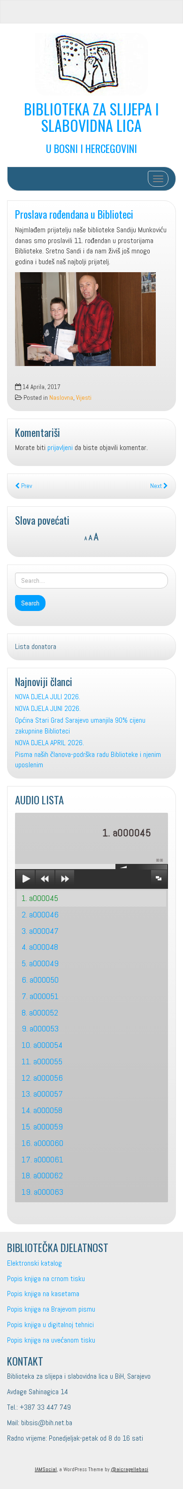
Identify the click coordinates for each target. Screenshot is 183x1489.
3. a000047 (40, 930)
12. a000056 (42, 1077)
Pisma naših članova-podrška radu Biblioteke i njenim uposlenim (88, 759)
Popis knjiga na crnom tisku (46, 1278)
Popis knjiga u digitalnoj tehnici (50, 1324)
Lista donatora (35, 646)
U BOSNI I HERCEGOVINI (91, 148)
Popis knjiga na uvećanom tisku (51, 1340)
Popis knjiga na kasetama (43, 1293)
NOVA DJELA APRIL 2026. (49, 743)
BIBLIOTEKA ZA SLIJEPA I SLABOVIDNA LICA (91, 117)
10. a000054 (42, 1044)
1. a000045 (40, 898)
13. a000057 (42, 1093)
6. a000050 (40, 979)
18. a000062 (42, 1175)
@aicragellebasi (129, 1469)
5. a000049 (40, 963)
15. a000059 (42, 1126)
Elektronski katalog (34, 1263)
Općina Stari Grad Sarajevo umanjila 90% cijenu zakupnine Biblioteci (80, 725)
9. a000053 (40, 1028)
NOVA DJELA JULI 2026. (47, 697)
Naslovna (61, 398)
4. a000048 (40, 946)
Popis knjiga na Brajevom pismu (51, 1309)
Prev (26, 486)
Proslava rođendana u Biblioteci (74, 213)
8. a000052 (40, 1012)
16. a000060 (42, 1143)
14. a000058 (42, 1110)
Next (156, 486)
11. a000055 (42, 1061)
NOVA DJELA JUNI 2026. (48, 708)
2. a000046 (40, 914)
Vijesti (84, 398)
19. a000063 (42, 1191)
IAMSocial (46, 1469)
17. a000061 (42, 1159)
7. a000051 (40, 996)
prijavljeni (60, 447)
